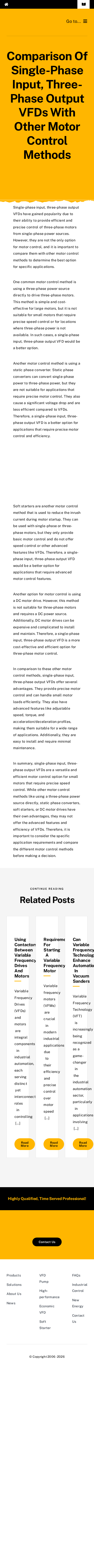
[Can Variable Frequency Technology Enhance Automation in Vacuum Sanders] (76, 927)
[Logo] (27, 19)
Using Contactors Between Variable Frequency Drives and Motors (25, 958)
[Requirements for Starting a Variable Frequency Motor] (47, 927)
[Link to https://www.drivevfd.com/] (24, 4)
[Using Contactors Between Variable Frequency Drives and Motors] (17, 927)
